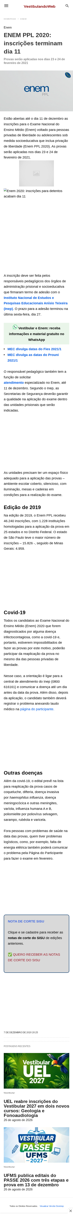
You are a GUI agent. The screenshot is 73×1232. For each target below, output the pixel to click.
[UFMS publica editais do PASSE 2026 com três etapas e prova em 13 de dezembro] (36, 1145)
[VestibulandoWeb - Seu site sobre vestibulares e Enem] (40, 5)
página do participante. (37, 709)
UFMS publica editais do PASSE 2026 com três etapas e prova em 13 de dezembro (36, 1180)
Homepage (10, 19)
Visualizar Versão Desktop (52, 1206)
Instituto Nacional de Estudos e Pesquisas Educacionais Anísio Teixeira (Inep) (36, 303)
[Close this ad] (70, 1210)
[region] (32, 245)
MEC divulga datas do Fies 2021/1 (34, 349)
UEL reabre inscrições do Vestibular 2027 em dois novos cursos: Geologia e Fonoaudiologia (36, 1108)
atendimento (14, 382)
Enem (23, 19)
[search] (67, 6)
